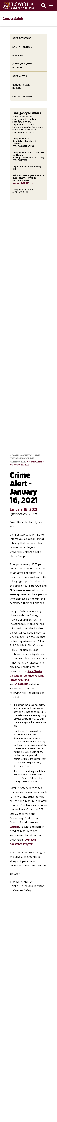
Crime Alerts (19, 76)
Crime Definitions (21, 38)
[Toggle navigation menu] (51, 6)
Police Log (18, 55)
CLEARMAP (21, 684)
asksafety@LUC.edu (22, 182)
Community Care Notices (21, 86)
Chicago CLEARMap (22, 96)
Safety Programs (22, 47)
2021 (23, 461)
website (14, 826)
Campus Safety (13, 19)
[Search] (44, 6)
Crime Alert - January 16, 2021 (27, 463)
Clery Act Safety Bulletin (22, 66)
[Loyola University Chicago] (18, 5)
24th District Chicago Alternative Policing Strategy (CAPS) (27, 676)
